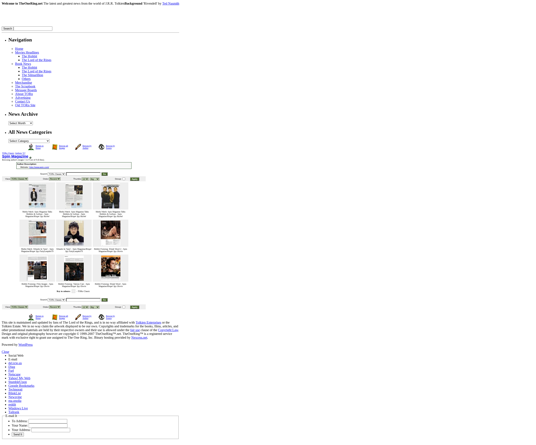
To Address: (20, 421)
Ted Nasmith (170, 3)
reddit (12, 404)
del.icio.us (15, 363)
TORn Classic (8, 153)
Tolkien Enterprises (148, 322)
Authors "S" (20, 153)
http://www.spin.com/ (39, 167)
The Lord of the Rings (36, 60)
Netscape (14, 374)
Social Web (15, 355)
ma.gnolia (14, 401)
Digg (11, 367)
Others (26, 79)
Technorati (15, 389)
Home (19, 48)
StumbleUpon (17, 382)
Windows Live (18, 408)
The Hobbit (29, 56)
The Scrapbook (25, 86)
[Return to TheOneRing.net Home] (64, 25)
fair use (135, 330)
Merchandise (23, 82)
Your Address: (21, 430)
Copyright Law (168, 330)
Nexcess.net (139, 337)
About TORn (24, 94)
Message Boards (26, 90)
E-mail (12, 359)
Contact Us (22, 101)
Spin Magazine (15, 156)
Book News (23, 64)
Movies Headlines (27, 52)
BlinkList (14, 393)
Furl (11, 370)
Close (5, 352)
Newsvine (15, 397)
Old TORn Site (25, 105)
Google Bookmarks (21, 385)
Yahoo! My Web (19, 378)
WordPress (25, 344)
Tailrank (13, 412)
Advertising (23, 97)
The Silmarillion (32, 75)
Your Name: (20, 425)
